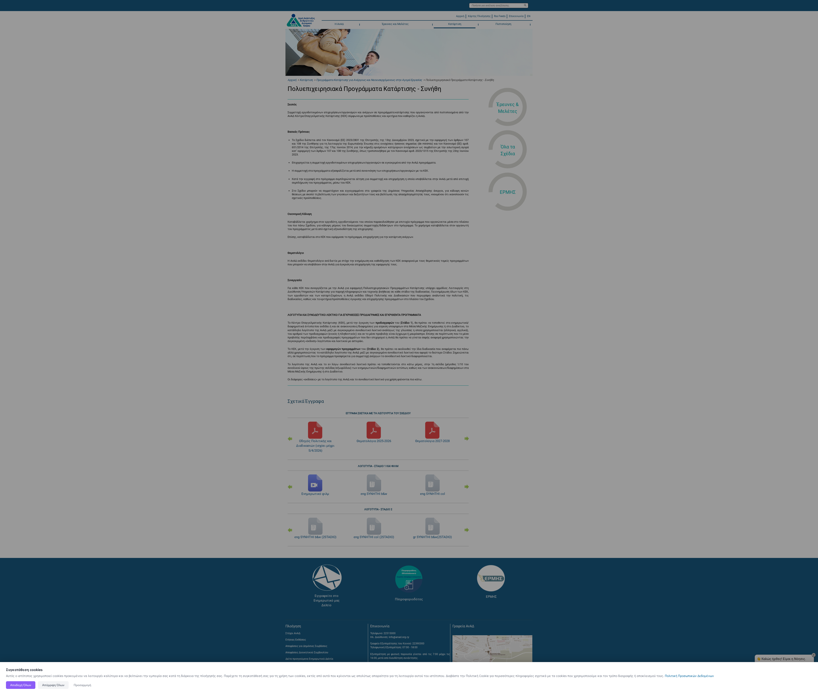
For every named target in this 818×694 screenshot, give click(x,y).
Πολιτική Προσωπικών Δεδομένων (689, 676)
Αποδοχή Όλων (20, 685)
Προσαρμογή (82, 685)
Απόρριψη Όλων (53, 685)
